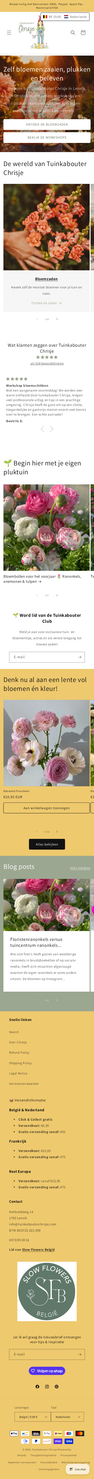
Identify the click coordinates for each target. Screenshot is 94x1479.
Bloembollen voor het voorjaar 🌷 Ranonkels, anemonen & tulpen (42, 579)
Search (14, 1032)
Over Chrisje (18, 1042)
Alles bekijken (47, 844)
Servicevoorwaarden (24, 1084)
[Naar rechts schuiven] (57, 319)
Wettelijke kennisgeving (76, 1462)
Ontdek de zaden (44, 303)
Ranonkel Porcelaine (16, 791)
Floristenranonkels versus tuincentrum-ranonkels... (36, 942)
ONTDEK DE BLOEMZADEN (47, 124)
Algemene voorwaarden (22, 1462)
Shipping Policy (20, 1063)
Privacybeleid (68, 1455)
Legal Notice (18, 1073)
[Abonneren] (80, 657)
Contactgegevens (49, 1469)
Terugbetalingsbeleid (43, 1455)
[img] (47, 357)
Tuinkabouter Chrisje (45, 1449)
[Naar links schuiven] (37, 319)
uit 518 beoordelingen (47, 363)
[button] (9, 33)
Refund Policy (19, 1052)
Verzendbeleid (48, 1462)
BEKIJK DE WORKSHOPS (47, 137)
